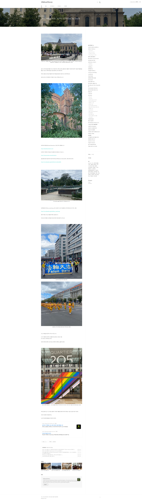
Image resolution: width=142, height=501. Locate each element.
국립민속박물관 (90, 171)
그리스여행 (90, 165)
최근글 (89, 154)
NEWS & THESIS (91, 49)
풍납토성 (95, 164)
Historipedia (90, 79)
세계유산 (89, 174)
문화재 (96, 165)
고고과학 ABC (90, 74)
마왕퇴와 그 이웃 (91, 102)
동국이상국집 (97, 174)
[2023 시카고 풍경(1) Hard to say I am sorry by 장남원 (51, 450)
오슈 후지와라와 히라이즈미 (93, 105)
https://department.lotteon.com (48, 423)
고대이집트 (94, 168)
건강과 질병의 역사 (91, 81)
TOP (100, 497)
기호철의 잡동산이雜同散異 (92, 124)
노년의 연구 (90, 93)
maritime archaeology (92, 72)
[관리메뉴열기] (140, 2)
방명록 (65, 6)
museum (89, 163)
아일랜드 (94, 167)
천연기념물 (95, 171)
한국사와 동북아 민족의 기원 (93, 90)
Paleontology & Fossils (92, 54)
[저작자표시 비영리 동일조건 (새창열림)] (54, 441)
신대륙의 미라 (91, 108)
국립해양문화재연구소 (91, 170)
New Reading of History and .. (93, 122)
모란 (89, 173)
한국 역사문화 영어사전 (92, 144)
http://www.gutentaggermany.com (49, 431)
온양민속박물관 (96, 163)
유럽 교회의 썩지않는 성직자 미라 (94, 107)
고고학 (97, 167)
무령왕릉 (91, 176)
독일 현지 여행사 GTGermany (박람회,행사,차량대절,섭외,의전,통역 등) (55, 434)
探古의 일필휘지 (91, 120)
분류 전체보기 (90, 45)
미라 (97, 164)
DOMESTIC (90, 63)
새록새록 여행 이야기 (91, 139)
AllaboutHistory (47, 2)
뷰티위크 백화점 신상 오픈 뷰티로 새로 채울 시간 (52, 425)
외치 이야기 (90, 98)
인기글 (93, 154)
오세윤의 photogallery (92, 126)
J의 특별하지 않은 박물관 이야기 (93, 137)
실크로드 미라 (91, 104)
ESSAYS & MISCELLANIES (93, 47)
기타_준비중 (90, 117)
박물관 (92, 164)
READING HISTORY (91, 60)
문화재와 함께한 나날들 (92, 77)
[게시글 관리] (46, 442)
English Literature (91, 142)
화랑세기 (97, 170)
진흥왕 (93, 165)
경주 (99, 173)
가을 (89, 176)
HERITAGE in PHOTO (92, 62)
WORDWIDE (90, 65)
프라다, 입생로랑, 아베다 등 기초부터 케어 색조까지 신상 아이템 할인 (55, 426)
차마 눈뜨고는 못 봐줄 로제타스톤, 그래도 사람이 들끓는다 (51, 454)
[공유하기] (45, 442)
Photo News (91, 50)
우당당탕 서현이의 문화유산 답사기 (94, 131)
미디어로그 (52, 6)
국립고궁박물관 (92, 173)
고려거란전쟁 (90, 167)
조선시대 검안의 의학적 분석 (93, 88)
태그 (46, 6)
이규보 (89, 164)
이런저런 (89, 67)
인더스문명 (95, 176)
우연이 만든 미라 (91, 114)
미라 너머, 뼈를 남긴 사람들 (93, 115)
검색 (97, 2)
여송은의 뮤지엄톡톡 (91, 129)
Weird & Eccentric (92, 52)
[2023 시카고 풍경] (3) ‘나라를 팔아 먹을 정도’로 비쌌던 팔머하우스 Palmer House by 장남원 (57, 449)
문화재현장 (44, 447)
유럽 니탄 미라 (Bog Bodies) (93, 111)
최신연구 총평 (90, 76)
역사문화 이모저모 (91, 70)
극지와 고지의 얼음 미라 (92, 101)
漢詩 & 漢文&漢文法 (91, 56)
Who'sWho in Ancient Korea (93, 58)
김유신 (97, 173)
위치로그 (59, 6)
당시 (92, 163)
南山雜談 (89, 135)
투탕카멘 (93, 174)
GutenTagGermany (46, 433)
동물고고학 (90, 91)
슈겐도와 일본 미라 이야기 (93, 99)
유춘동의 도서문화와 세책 (92, 128)
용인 (98, 171)
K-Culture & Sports (92, 53)
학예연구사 (90, 168)
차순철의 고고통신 (91, 133)
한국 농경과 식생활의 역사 (92, 83)
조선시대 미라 (91, 109)
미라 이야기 (90, 95)
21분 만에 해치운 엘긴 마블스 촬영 (48, 456)
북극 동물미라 (91, 112)
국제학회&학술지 (91, 118)
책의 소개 (90, 97)
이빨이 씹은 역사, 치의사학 (92, 146)
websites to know (91, 140)
